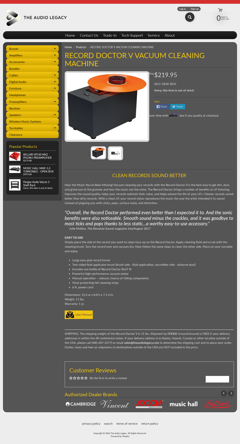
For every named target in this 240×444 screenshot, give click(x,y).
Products (81, 47)
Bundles (14, 68)
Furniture (34, 89)
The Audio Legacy (118, 433)
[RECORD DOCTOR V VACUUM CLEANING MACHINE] (98, 152)
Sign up (195, 9)
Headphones (17, 95)
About (170, 35)
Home (70, 35)
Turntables (34, 128)
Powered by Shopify (120, 436)
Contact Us (89, 35)
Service (154, 35)
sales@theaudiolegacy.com (141, 342)
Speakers (34, 115)
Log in (182, 9)
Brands (34, 49)
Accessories (34, 62)
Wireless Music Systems (25, 121)
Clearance (15, 134)
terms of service (126, 423)
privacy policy (91, 423)
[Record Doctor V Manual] (79, 316)
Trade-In (110, 35)
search (108, 423)
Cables (34, 75)
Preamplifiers (34, 102)
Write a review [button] (217, 379)
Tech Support (132, 35)
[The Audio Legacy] (36, 17)
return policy (149, 423)
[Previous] (224, 393)
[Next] (231, 393)
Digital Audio (34, 82)
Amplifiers (34, 55)
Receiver (14, 108)
